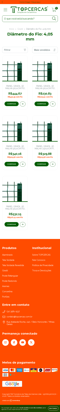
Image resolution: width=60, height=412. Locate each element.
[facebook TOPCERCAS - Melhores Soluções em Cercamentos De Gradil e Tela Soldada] (14, 342)
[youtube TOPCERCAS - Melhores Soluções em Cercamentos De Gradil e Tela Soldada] (22, 342)
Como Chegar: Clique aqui (30, 2)
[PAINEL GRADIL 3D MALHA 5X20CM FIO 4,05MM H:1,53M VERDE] (22, 164)
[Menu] (5, 10)
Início (11, 29)
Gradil (20, 29)
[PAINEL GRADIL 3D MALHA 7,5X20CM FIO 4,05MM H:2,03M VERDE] (52, 164)
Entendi (53, 408)
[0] (54, 10)
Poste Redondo (9, 281)
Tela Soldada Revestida (13, 265)
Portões (5, 297)
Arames (5, 286)
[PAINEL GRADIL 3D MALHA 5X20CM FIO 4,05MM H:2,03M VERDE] (22, 104)
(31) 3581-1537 (13, 311)
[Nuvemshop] (11, 401)
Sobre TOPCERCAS (41, 255)
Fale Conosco (38, 260)
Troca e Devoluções (41, 270)
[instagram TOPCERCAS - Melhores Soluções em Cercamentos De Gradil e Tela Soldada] (5, 342)
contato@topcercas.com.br (19, 317)
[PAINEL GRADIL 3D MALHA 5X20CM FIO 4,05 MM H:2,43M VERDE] (22, 224)
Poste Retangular (10, 276)
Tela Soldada (8, 260)
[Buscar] (54, 18)
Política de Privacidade (42, 265)
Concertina (7, 291)
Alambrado (7, 255)
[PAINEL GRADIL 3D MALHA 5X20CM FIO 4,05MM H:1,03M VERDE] (52, 104)
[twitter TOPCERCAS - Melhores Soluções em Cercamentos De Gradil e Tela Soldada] (31, 342)
